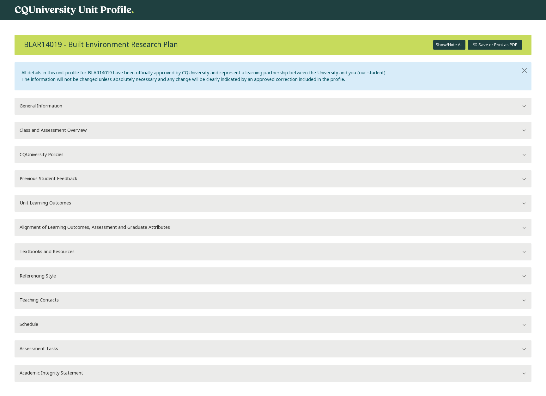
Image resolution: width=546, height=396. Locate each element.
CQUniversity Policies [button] (42, 154)
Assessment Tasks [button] (39, 348)
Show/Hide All (449, 45)
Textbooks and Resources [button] (47, 251)
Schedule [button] (29, 324)
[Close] (525, 70)
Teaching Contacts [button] (39, 300)
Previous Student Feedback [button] (48, 178)
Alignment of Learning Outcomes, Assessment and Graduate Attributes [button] (95, 227)
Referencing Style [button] (38, 276)
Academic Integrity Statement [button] (51, 373)
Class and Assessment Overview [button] (53, 130)
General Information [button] (41, 106)
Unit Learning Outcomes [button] (45, 203)
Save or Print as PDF (497, 45)
